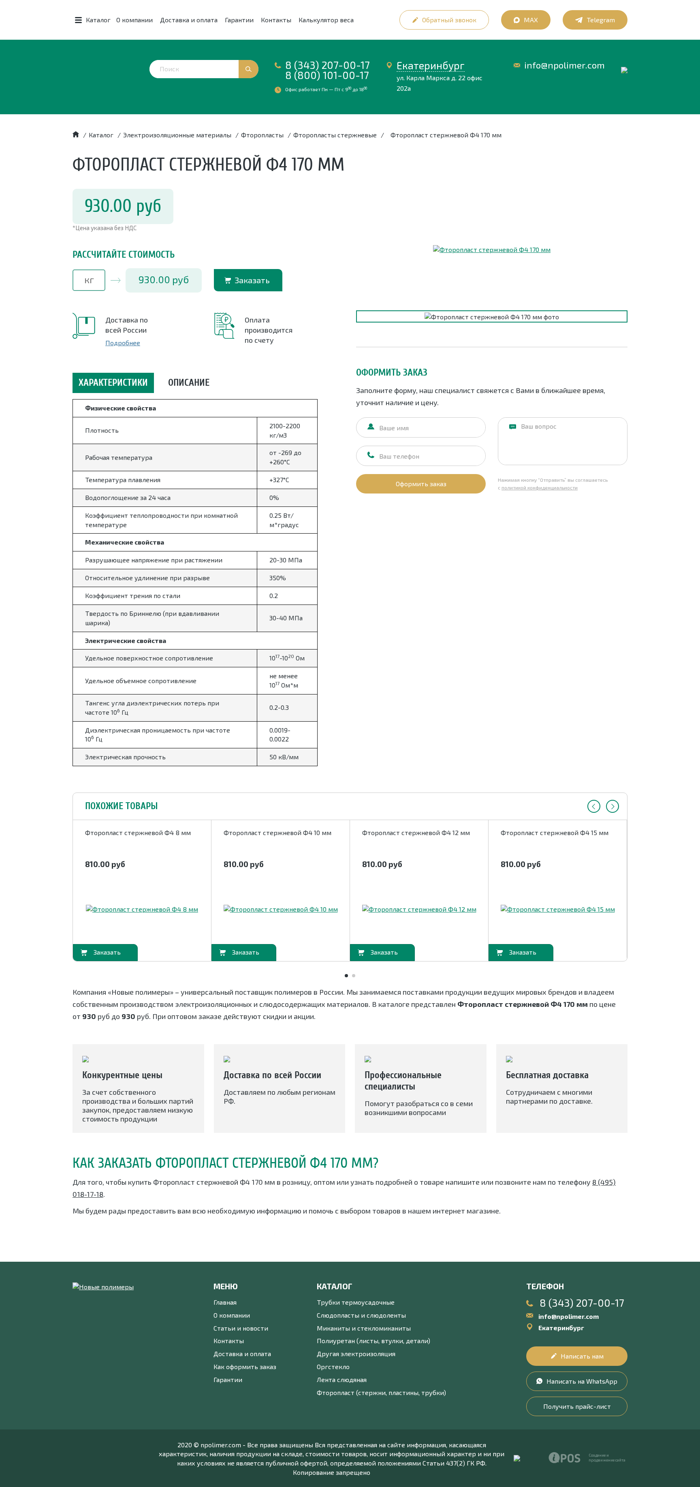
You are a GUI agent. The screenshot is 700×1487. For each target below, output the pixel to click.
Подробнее (122, 342)
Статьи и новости (240, 1328)
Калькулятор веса (326, 20)
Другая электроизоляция (356, 1353)
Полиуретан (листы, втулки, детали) (373, 1340)
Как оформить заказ (244, 1366)
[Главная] (76, 135)
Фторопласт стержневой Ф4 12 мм (416, 832)
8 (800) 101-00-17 (327, 75)
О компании (134, 20)
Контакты (276, 20)
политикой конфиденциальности (540, 487)
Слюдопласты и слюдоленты (361, 1315)
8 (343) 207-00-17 (327, 65)
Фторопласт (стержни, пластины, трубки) (381, 1392)
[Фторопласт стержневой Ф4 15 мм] (558, 909)
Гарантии (239, 20)
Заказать (252, 280)
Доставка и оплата (189, 20)
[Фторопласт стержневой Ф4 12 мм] (419, 909)
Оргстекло (333, 1366)
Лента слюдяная (342, 1379)
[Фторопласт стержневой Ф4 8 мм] (142, 909)
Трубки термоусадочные (356, 1302)
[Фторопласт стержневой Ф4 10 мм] (281, 909)
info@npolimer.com (564, 65)
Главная (225, 1302)
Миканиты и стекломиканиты (364, 1328)
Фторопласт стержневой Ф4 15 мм (554, 832)
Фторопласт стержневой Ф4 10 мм (277, 832)
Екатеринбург (431, 65)
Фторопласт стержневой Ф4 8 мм (138, 832)
